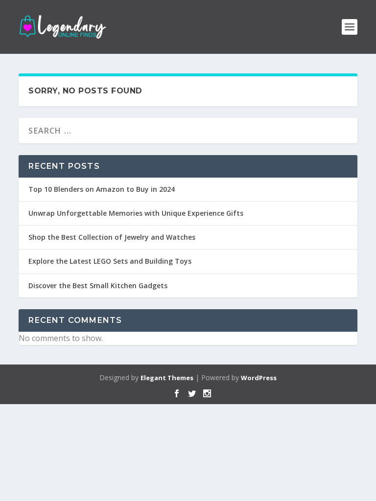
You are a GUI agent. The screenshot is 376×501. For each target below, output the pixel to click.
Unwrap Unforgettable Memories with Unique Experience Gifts (135, 213)
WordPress (259, 377)
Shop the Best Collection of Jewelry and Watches (111, 237)
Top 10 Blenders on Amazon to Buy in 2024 (101, 189)
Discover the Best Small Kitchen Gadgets (97, 285)
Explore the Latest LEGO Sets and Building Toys (109, 261)
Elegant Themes (167, 377)
